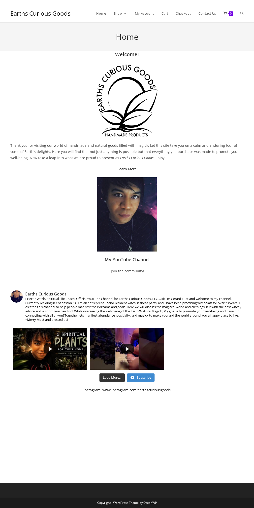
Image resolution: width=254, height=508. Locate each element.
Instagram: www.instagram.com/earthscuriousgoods (127, 390)
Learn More (127, 169)
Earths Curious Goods (40, 13)
